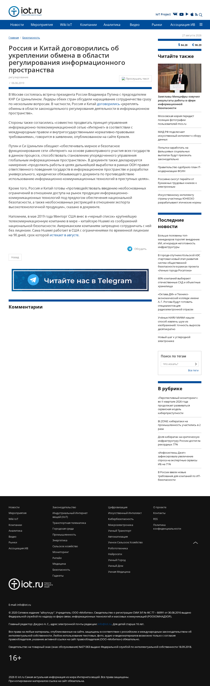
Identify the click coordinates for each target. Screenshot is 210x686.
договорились (108, 104)
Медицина (59, 564)
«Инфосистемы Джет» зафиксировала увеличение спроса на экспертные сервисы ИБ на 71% (177, 458)
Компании (88, 24)
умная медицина (119, 572)
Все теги (193, 370)
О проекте (159, 507)
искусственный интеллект (125, 513)
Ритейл (57, 558)
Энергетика (59, 540)
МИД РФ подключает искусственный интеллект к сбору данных (179, 135)
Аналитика (112, 24)
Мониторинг (60, 552)
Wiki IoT (66, 24)
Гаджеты (58, 575)
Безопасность (61, 569)
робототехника (118, 548)
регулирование (18, 77)
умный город (117, 560)
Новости (17, 24)
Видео (135, 24)
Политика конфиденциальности (163, 527)
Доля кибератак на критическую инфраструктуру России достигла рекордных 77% (179, 440)
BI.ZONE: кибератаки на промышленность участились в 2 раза (179, 425)
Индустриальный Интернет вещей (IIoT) (70, 515)
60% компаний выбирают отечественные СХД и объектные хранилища (179, 282)
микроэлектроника (120, 525)
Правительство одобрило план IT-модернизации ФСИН (179, 169)
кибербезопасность (121, 519)
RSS (155, 519)
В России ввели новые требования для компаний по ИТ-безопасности (179, 476)
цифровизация (117, 507)
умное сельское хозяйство (125, 542)
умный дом (115, 566)
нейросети (115, 554)
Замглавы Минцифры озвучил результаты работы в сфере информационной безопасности (179, 102)
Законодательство (64, 507)
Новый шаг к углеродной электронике (174, 339)
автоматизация (118, 536)
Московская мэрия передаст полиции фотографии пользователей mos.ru (176, 119)
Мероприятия (42, 24)
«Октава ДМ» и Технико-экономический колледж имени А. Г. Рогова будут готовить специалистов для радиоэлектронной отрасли (178, 301)
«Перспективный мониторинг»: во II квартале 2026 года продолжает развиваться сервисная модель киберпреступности (178, 405)
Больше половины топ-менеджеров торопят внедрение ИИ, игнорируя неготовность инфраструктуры (179, 241)
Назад (15, 257)
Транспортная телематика (69, 523)
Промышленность (64, 534)
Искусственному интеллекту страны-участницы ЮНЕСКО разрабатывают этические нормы (179, 198)
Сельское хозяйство (65, 546)
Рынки (157, 24)
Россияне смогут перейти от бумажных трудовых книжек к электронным (177, 182)
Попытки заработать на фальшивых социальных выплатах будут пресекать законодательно (175, 153)
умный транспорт (119, 530)
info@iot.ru (105, 624)
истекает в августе (64, 235)
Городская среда (63, 528)
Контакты (159, 513)
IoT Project (163, 14)
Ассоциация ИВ (182, 24)
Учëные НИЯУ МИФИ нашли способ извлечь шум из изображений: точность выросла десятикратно (179, 323)
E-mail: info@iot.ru (20, 605)
